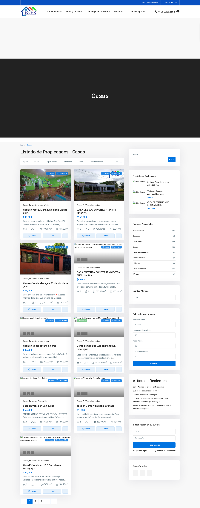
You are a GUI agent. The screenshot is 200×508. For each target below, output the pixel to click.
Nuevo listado (43, 279)
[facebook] (23, 2)
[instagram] (34, 2)
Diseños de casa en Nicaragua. (145, 395)
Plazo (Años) (138, 341)
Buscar (135, 154)
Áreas (81, 162)
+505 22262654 (166, 11)
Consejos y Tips (137, 11)
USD (137, 297)
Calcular (154, 363)
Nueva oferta (43, 205)
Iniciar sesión (154, 445)
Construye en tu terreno (98, 11)
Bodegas (136, 236)
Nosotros (118, 11)
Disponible (95, 205)
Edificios (136, 263)
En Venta (33, 205)
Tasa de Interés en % (141, 352)
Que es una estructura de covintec (146, 391)
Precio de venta (139, 320)
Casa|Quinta (137, 241)
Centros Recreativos (141, 252)
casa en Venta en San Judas (38, 405)
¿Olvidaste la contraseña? (165, 451)
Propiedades (53, 11)
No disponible (43, 461)
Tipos (25, 162)
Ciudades (68, 162)
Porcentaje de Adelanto (142, 330)
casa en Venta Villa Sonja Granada (95, 405)
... (61, 224)
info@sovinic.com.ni (150, 3)
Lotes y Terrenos (74, 11)
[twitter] (29, 2)
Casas (36, 162)
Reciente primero (96, 162)
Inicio (22, 145)
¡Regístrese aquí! (140, 451)
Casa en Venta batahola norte (39, 345)
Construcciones (139, 258)
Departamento (51, 162)
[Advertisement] (100, 38)
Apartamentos (138, 231)
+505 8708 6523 (171, 3)
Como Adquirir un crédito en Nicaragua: (148, 387)
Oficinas (136, 274)
